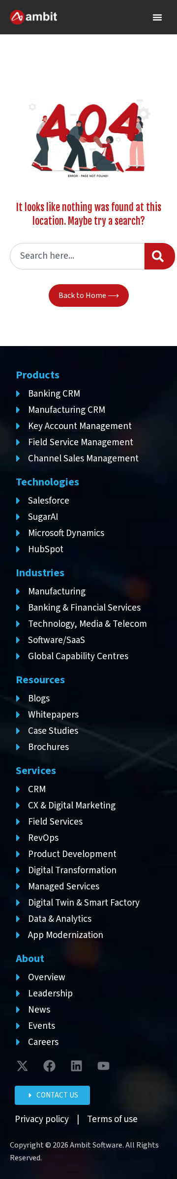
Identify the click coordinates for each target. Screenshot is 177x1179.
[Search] (160, 256)
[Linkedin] (76, 1066)
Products (37, 375)
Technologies (47, 482)
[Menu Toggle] (157, 17)
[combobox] (77, 256)
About (30, 958)
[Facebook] (49, 1066)
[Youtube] (103, 1066)
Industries (40, 573)
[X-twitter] (22, 1066)
